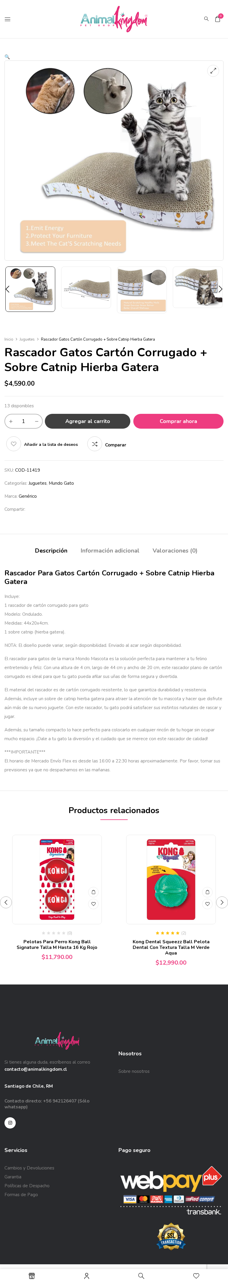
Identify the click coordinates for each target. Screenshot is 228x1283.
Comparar (115, 445)
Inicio (8, 339)
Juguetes (27, 339)
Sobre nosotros (134, 1071)
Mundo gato (61, 483)
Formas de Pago (21, 1195)
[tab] (51, 551)
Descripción (51, 551)
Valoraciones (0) (175, 551)
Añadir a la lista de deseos (51, 444)
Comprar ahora (178, 421)
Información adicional (110, 551)
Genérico (28, 496)
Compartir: (14, 509)
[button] (218, 19)
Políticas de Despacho (27, 1186)
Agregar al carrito (87, 421)
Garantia (12, 1177)
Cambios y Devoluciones (29, 1168)
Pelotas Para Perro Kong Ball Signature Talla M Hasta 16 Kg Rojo (57, 945)
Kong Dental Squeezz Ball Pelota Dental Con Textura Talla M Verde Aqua (171, 947)
